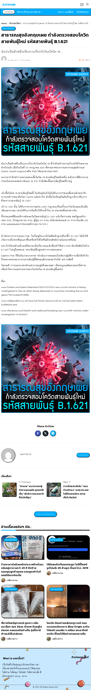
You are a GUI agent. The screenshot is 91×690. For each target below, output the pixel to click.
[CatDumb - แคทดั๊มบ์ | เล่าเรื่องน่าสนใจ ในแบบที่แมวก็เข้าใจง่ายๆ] (8, 4)
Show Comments (45, 514)
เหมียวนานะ (12, 580)
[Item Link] (22, 547)
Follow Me (83, 455)
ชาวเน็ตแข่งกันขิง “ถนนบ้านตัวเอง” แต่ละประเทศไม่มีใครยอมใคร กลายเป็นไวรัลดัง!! (76, 491)
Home (4, 23)
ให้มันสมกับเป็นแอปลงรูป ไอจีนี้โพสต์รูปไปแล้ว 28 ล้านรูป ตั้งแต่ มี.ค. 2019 (67, 566)
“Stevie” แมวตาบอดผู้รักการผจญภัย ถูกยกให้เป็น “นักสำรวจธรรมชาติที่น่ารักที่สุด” (31, 491)
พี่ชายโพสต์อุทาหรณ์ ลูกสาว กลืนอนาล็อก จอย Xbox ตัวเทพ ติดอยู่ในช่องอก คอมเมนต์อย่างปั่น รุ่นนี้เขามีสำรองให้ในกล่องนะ (21, 628)
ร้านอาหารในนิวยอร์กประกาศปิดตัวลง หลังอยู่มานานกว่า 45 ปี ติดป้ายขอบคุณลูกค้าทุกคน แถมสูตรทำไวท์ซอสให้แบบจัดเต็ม (22, 569)
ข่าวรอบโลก (15, 23)
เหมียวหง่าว (12, 639)
